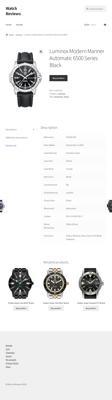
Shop (8, 366)
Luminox (19, 34)
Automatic (58, 96)
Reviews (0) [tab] (11, 145)
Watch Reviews (13, 11)
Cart (8, 349)
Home (8, 24)
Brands (19, 24)
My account (11, 359)
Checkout (10, 352)
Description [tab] (11, 129)
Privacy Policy (12, 363)
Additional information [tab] (16, 137)
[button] (41, 51)
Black (66, 96)
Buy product (58, 78)
